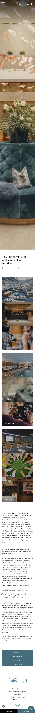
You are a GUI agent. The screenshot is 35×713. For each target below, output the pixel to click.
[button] (3, 706)
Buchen (26, 711)
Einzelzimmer (17, 652)
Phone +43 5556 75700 (17, 697)
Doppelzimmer (17, 656)
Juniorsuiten (17, 660)
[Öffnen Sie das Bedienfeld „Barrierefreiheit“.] (31, 709)
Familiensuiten (17, 664)
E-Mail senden (17, 700)
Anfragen (9, 711)
